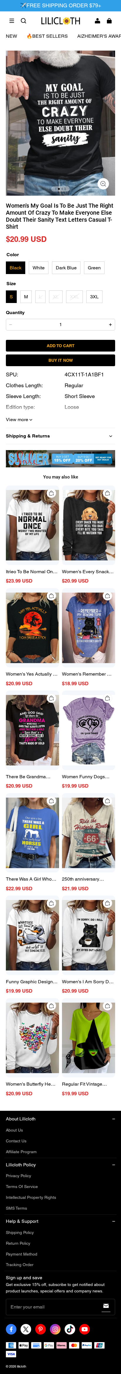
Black (15, 268)
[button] (12, 21)
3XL (94, 296)
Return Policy (18, 1243)
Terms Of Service (22, 1186)
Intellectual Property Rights (31, 1197)
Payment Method (21, 1254)
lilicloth (21, 1366)
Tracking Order (19, 1264)
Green (94, 268)
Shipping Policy (20, 1232)
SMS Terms (16, 1208)
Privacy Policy (18, 1175)
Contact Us (16, 1141)
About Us (14, 1130)
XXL (74, 296)
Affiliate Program (21, 1151)
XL (56, 296)
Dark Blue (66, 268)
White (39, 268)
